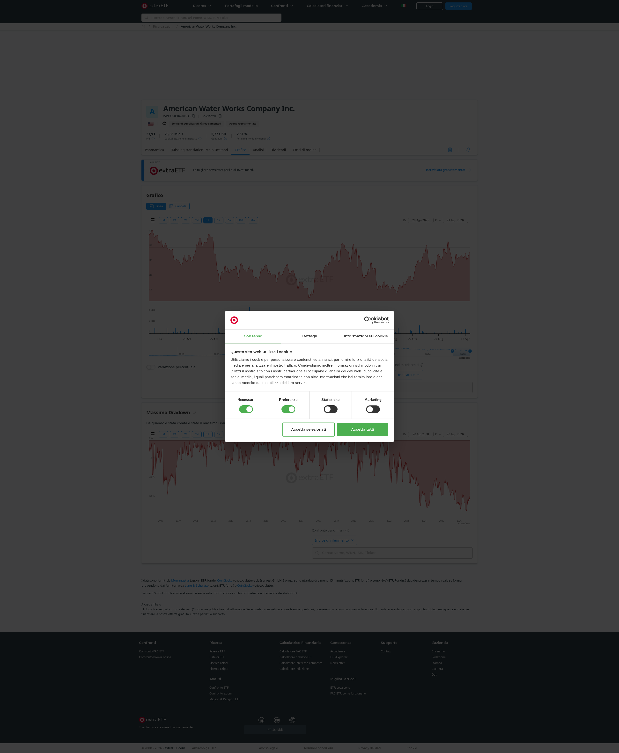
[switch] (288, 409)
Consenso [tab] (253, 336)
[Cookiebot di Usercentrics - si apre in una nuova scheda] (367, 320)
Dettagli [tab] (309, 336)
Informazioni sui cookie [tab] (366, 336)
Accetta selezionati (308, 429)
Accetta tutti (362, 429)
